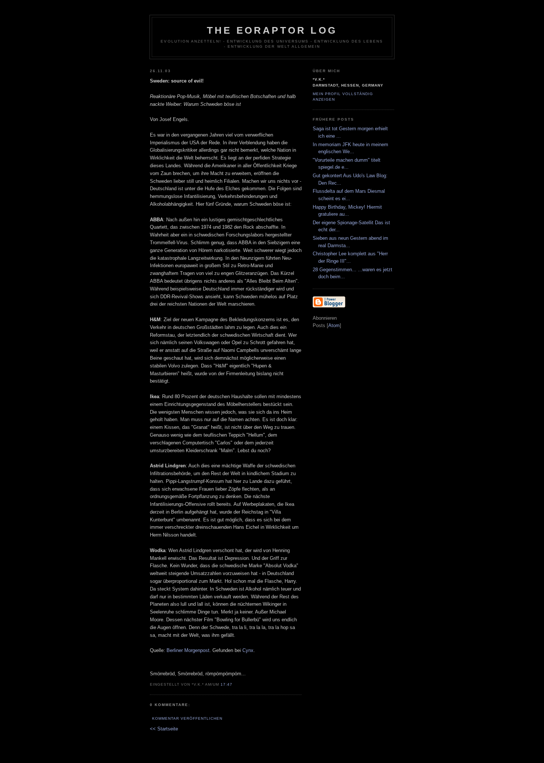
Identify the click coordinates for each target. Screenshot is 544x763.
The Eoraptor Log (272, 30)
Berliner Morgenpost (188, 650)
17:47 (226, 684)
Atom (334, 325)
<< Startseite (164, 729)
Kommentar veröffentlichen (187, 718)
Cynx (247, 650)
